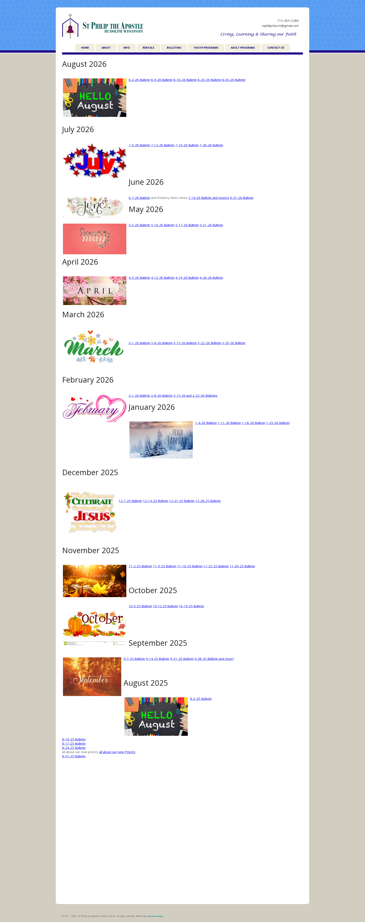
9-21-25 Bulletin (182, 659)
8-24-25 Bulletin (74, 748)
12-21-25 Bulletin (182, 501)
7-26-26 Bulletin (211, 145)
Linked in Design (155, 916)
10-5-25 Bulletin (140, 606)
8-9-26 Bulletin (162, 80)
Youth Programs (206, 47)
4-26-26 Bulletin (211, 277)
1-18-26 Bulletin (253, 423)
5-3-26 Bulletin (139, 225)
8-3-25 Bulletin (201, 698)
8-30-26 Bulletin (233, 80)
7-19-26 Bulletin (187, 145)
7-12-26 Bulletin (162, 145)
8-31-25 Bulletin (74, 756)
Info (126, 47)
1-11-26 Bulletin (229, 423)
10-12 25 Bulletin (165, 606)
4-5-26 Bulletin (139, 277)
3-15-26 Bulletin (185, 343)
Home (85, 47)
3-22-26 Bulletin (209, 343)
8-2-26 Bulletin (139, 80)
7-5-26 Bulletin (139, 145)
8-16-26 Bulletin (185, 80)
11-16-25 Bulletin (190, 566)
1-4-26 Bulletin (206, 423)
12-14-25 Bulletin (155, 501)
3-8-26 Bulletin (162, 343)
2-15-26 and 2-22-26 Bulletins (195, 395)
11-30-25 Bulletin (242, 566)
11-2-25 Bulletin (140, 566)
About (106, 47)
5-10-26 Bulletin (162, 225)
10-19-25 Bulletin (191, 606)
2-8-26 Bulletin (162, 395)
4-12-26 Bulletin (162, 277)
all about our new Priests (117, 752)
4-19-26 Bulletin (187, 277)
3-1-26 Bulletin (139, 343)
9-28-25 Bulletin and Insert (214, 659)
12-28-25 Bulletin (208, 501)
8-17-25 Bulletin (74, 743)
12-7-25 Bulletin (130, 501)
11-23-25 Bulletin (216, 566)
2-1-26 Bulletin (139, 395)
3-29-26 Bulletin (233, 343)
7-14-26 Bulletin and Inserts (208, 198)
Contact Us (275, 47)
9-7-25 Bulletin (134, 659)
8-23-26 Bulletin (209, 80)
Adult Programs (243, 47)
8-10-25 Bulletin (74, 739)
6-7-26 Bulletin (139, 198)
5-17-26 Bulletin (187, 225)
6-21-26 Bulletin (241, 198)
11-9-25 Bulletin (164, 566)
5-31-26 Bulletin (211, 225)
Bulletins (174, 47)
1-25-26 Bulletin (278, 423)
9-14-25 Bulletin (157, 659)
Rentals (148, 47)
